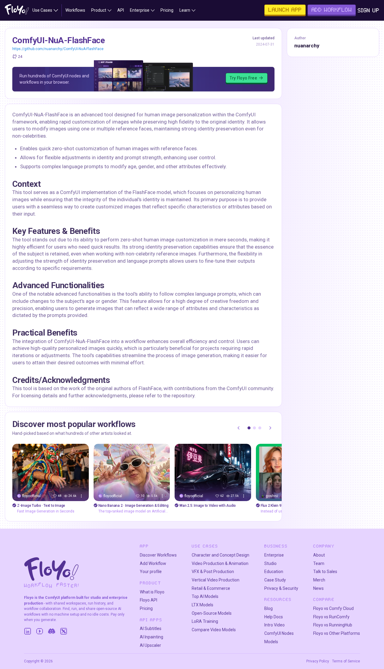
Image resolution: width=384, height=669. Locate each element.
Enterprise (274, 555)
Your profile (151, 571)
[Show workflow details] (81, 496)
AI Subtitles (150, 628)
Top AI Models (205, 596)
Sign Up (369, 10)
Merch (319, 580)
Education (273, 571)
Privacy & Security (281, 588)
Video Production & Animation (220, 563)
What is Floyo (152, 592)
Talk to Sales (325, 571)
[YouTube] (39, 631)
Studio (270, 563)
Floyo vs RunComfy (331, 616)
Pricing (146, 608)
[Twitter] (63, 631)
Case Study (275, 580)
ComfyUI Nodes (279, 633)
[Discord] (51, 631)
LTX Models (202, 604)
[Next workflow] (270, 428)
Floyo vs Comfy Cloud (333, 608)
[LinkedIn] (27, 631)
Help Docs (273, 616)
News (318, 588)
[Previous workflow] (238, 428)
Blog (268, 608)
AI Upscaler (150, 645)
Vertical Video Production (215, 580)
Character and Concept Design (220, 555)
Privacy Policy (317, 661)
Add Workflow (153, 563)
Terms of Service (346, 661)
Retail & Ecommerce (211, 588)
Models (271, 641)
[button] (249, 427)
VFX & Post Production (213, 571)
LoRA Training (205, 621)
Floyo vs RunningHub (332, 625)
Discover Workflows (158, 555)
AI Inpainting (151, 637)
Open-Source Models (212, 613)
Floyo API (148, 600)
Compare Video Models (214, 629)
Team (318, 563)
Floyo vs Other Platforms (336, 633)
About (319, 555)
